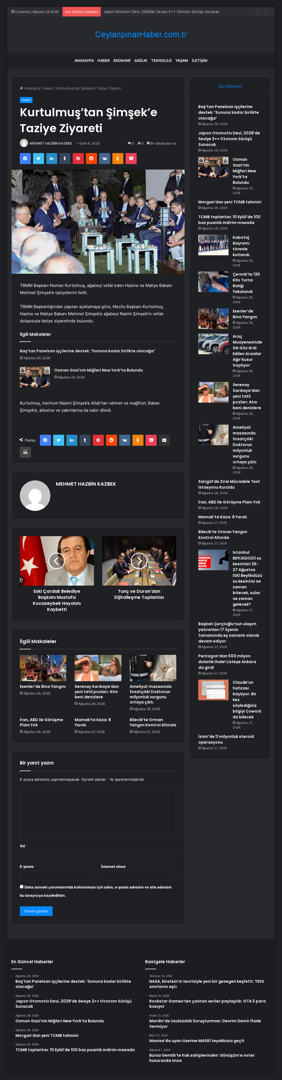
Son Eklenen (230, 86)
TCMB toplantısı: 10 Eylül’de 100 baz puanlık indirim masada (229, 219)
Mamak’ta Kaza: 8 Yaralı (93, 722)
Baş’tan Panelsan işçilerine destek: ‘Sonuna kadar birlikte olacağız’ (87, 351)
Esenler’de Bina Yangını (43, 686)
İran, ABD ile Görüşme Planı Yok (41, 722)
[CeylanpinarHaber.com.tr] (141, 34)
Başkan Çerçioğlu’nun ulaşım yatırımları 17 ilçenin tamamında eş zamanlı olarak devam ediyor (228, 632)
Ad (24, 846)
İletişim (199, 60)
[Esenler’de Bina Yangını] (43, 668)
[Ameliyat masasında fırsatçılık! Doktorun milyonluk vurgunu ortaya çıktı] (153, 668)
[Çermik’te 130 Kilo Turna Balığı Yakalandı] (213, 282)
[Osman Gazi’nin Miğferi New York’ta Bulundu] (35, 377)
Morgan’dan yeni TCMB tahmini (229, 202)
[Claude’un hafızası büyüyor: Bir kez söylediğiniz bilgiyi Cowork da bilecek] (213, 690)
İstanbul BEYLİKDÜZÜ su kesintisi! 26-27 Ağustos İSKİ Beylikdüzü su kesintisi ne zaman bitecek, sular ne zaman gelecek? (247, 578)
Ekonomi (122, 60)
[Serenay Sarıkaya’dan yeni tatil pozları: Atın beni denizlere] (98, 668)
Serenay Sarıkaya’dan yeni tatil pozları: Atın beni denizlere (97, 692)
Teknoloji (161, 60)
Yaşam (181, 60)
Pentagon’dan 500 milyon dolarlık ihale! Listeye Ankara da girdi (227, 661)
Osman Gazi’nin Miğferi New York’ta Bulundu (98, 370)
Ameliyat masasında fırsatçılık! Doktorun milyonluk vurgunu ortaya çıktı (151, 694)
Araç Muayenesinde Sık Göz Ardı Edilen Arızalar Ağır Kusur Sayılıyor (247, 351)
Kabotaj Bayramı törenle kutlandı (241, 246)
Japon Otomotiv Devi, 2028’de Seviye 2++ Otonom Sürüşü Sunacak (229, 138)
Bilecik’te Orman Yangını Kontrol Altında (153, 722)
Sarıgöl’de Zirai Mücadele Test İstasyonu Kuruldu (229, 484)
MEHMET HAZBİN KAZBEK (51, 143)
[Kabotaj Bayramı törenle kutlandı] (213, 245)
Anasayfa (84, 60)
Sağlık (140, 60)
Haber (103, 60)
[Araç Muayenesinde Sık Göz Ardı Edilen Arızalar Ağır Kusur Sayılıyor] (213, 344)
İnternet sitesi (113, 866)
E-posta (28, 866)
